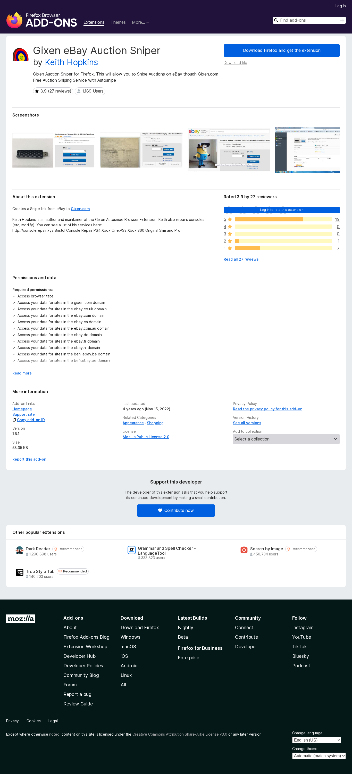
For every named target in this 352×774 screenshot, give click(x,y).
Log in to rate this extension (281, 210)
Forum (70, 684)
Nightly (185, 627)
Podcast (301, 665)
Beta (183, 637)
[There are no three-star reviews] (283, 234)
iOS (124, 656)
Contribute (246, 637)
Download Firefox (140, 627)
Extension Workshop (85, 646)
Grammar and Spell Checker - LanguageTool (167, 551)
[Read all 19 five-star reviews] (283, 219)
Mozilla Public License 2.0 (146, 437)
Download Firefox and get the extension (282, 50)
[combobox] (309, 20)
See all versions (247, 423)
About (70, 627)
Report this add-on (29, 459)
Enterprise (188, 657)
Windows (130, 637)
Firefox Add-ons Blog (86, 637)
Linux (126, 675)
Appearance (133, 423)
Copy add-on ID (31, 420)
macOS (128, 646)
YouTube (301, 637)
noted (54, 734)
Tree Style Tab (40, 571)
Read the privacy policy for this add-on (267, 409)
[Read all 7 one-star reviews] (283, 248)
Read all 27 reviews (241, 259)
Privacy (12, 721)
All (123, 684)
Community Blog (81, 675)
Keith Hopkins (71, 62)
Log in (341, 6)
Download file (235, 62)
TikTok (299, 646)
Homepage (22, 409)
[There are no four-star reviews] (283, 226)
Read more (22, 373)
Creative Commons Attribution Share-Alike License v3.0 (179, 734)
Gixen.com (80, 208)
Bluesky (300, 656)
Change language (307, 733)
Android (129, 665)
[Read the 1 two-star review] (283, 241)
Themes (118, 22)
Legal (53, 721)
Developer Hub (79, 656)
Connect (244, 627)
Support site (23, 414)
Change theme (304, 748)
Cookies (34, 721)
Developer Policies (83, 665)
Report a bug (77, 694)
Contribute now (179, 510)
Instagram (303, 627)
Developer (246, 646)
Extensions (93, 22)
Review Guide (78, 703)
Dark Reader (38, 548)
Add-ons (73, 618)
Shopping (155, 423)
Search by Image (266, 548)
